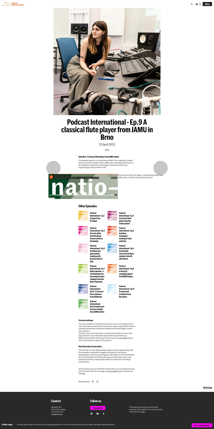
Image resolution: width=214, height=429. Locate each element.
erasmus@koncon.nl (125, 338)
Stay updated (98, 408)
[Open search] (200, 4)
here (125, 324)
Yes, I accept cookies (202, 425)
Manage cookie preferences (104, 424)
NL (192, 4)
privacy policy (88, 424)
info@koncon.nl (56, 414)
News (107, 150)
